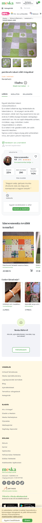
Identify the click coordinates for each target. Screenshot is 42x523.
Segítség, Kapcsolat (9, 429)
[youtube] (18, 483)
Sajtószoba (6, 451)
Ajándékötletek (8, 387)
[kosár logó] (37, 3)
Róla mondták (21, 178)
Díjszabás (6, 421)
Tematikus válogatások (11, 391)
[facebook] (4, 483)
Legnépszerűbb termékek (12, 380)
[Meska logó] (8, 3)
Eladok (18, 3)
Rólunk (5, 443)
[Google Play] (10, 505)
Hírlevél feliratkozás (10, 372)
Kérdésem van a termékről (15, 143)
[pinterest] (13, 483)
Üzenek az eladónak (21, 209)
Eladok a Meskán (8, 413)
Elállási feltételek (9, 459)
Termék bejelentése (13, 145)
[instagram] (9, 483)
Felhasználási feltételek (11, 455)
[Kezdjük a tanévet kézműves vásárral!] (6, 13)
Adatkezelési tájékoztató (11, 463)
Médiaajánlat (7, 425)
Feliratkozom (21, 350)
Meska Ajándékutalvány (11, 376)
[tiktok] (22, 483)
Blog (4, 384)
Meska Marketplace (9, 417)
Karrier (4, 447)
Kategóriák (6, 395)
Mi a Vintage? (7, 409)
